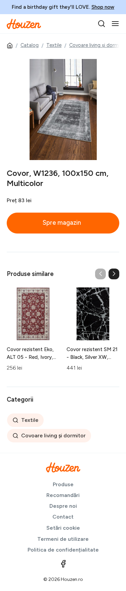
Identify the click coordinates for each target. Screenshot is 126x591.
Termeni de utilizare (63, 539)
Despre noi (63, 506)
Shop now (102, 7)
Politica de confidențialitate (63, 550)
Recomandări (63, 495)
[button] (114, 274)
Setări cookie (63, 528)
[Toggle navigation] (115, 24)
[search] (101, 23)
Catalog (29, 45)
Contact (63, 517)
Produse (63, 484)
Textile (53, 45)
